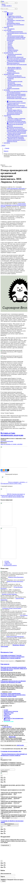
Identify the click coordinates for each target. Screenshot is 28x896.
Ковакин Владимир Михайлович (15, 636)
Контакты (6, 715)
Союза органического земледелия (16, 188)
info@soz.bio (12, 736)
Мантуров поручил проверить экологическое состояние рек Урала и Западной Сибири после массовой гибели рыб (14, 668)
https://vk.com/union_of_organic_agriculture (11, 444)
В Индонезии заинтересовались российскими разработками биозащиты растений (13, 681)
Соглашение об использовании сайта (11, 751)
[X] (8, 470)
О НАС (5, 11)
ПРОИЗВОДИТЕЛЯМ (9, 74)
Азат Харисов (23, 615)
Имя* (15, 794)
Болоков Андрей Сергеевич (9, 594)
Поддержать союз (8, 721)
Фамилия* (17, 798)
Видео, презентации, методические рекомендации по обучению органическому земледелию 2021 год (16, 97)
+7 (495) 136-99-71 (7, 727)
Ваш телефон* (6, 818)
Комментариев (4, 471)
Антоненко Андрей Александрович (11, 608)
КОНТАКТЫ (7, 143)
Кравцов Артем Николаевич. (16, 577)
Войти (9, 825)
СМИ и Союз (7, 714)
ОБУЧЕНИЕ (7, 90)
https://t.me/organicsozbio (7, 441)
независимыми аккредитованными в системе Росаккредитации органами (13, 205)
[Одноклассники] (4, 470)
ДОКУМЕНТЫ (7, 115)
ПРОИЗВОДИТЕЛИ (8, 52)
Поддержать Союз (20, 661)
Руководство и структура (11, 711)
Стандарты (7, 717)
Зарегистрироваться (9, 823)
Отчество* (17, 803)
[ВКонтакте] (1, 470)
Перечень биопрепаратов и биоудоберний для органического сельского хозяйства (14, 754)
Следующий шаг (5, 845)
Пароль (3, 876)
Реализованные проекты (13, 23)
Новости (6, 151)
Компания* (17, 807)
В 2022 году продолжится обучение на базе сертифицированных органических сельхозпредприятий (17, 93)
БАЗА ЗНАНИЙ (8, 30)
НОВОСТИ (6, 27)
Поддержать (4, 771)
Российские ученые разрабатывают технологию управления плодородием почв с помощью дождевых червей (13, 695)
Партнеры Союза (8, 712)
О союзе (6, 710)
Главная (7, 148)
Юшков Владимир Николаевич (15, 581)
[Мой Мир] (6, 470)
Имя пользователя (6, 873)
